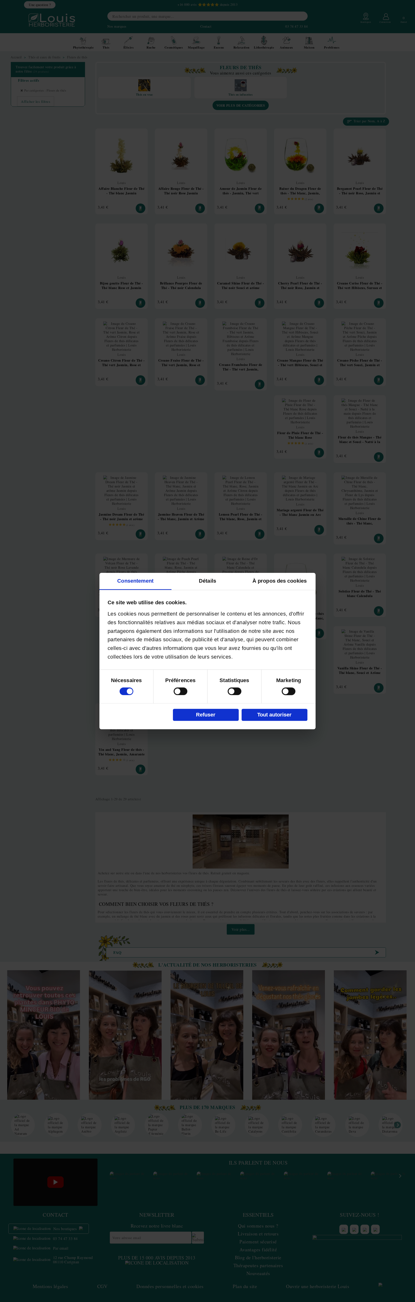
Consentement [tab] (135, 581)
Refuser (205, 715)
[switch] (180, 691)
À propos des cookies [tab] (279, 581)
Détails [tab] (207, 581)
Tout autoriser (274, 715)
